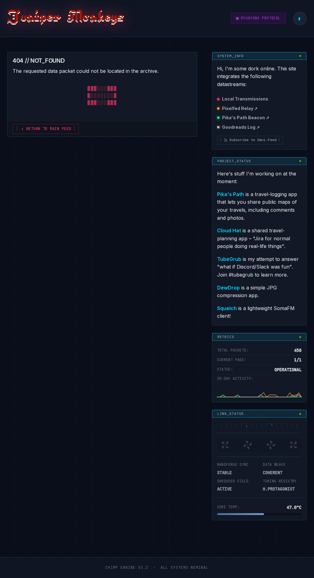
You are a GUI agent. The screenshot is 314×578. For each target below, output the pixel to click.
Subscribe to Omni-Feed (253, 140)
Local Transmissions (245, 98)
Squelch (227, 308)
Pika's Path (230, 194)
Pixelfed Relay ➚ (240, 108)
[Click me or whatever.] (65, 18)
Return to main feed (48, 128)
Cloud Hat (229, 230)
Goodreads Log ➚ (241, 127)
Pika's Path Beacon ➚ (246, 117)
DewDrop (228, 288)
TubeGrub (229, 259)
